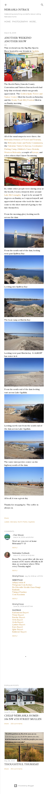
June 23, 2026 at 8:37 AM (23, 606)
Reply (14, 548)
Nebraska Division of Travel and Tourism (22, 139)
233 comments (16, 724)
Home (7, 21)
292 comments (16, 769)
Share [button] (6, 518)
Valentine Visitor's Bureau (19, 146)
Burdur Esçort (18, 617)
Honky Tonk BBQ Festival (22, 100)
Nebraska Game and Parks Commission (25, 143)
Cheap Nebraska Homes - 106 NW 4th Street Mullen (22, 717)
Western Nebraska (12, 152)
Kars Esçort (17, 627)
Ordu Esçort (17, 622)
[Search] (42, 4)
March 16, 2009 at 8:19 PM (23, 537)
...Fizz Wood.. (18, 535)
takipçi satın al (18, 582)
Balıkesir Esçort (19, 632)
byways (35, 152)
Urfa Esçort (17, 620)
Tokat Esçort (18, 615)
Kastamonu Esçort (20, 612)
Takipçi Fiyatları (19, 592)
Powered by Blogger (26, 786)
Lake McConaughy (12, 195)
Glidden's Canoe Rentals (28, 149)
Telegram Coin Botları (22, 585)
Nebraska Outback (16, 9)
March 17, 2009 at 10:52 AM (23, 555)
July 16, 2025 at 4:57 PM (34, 576)
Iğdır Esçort (17, 629)
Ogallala (35, 51)
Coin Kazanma (18, 594)
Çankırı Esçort (18, 624)
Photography (20, 21)
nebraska (13, 522)
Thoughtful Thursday (21, 764)
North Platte (22, 522)
